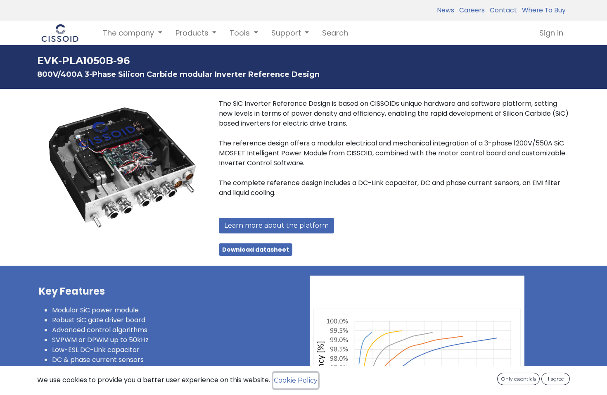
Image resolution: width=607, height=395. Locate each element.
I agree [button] (556, 379)
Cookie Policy (296, 380)
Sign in (551, 33)
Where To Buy (542, 10)
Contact (501, 10)
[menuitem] (335, 33)
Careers (470, 10)
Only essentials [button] (518, 379)
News (445, 10)
